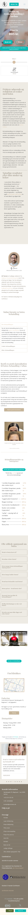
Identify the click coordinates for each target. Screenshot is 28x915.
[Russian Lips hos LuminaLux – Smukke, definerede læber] (14, 749)
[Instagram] (5, 810)
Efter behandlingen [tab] (8, 350)
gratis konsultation (14, 330)
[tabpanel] (14, 335)
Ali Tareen (15, 736)
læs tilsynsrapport (18, 868)
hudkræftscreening (6, 288)
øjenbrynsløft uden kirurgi (14, 194)
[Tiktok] (8, 810)
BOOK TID (14, 4)
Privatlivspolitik (18, 899)
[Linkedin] (11, 810)
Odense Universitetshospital (9, 278)
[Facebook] (2, 810)
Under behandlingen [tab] (8, 346)
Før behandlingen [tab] (7, 324)
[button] (2, 434)
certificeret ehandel (8, 890)
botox (22, 22)
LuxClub (14, 473)
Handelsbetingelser (14, 901)
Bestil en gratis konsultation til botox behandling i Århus (14, 364)
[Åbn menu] (24, 4)
